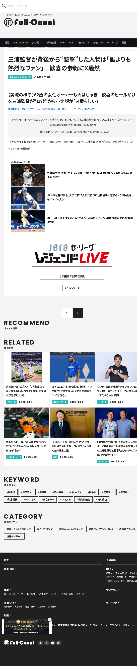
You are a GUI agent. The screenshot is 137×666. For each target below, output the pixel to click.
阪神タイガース (14, 536)
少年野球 (52, 606)
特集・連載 (50, 42)
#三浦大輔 (85, 119)
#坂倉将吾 (12, 499)
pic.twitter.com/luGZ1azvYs (79, 124)
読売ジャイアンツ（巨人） (101, 529)
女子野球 (42, 606)
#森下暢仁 (124, 492)
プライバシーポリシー (121, 625)
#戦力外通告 (83, 499)
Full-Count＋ (20, 42)
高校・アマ (98, 42)
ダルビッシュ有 (66, 593)
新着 (7, 42)
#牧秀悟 (11, 492)
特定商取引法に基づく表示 (71, 625)
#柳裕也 (92, 492)
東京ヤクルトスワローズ (19, 529)
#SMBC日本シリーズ (107, 119)
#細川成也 (101, 499)
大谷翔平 (36, 42)
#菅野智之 (107, 492)
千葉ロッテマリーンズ (115, 580)
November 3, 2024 (98, 131)
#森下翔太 (26, 492)
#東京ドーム (48, 499)
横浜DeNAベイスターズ (20, 77)
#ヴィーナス (75, 492)
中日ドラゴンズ (45, 529)
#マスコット (29, 499)
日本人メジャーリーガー (14, 593)
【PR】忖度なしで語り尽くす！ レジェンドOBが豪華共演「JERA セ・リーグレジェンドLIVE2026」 (51, 109)
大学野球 (19, 606)
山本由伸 (31, 593)
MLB (71, 42)
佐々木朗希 (43, 593)
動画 (124, 42)
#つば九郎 (65, 499)
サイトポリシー (97, 625)
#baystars (57, 124)
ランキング (112, 42)
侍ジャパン (83, 42)
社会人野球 (30, 606)
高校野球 (8, 606)
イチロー (54, 593)
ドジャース (79, 593)
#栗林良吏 (57, 492)
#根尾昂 (42, 492)
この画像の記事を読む (72, 276)
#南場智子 (18, 119)
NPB (62, 42)
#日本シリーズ (72, 288)
